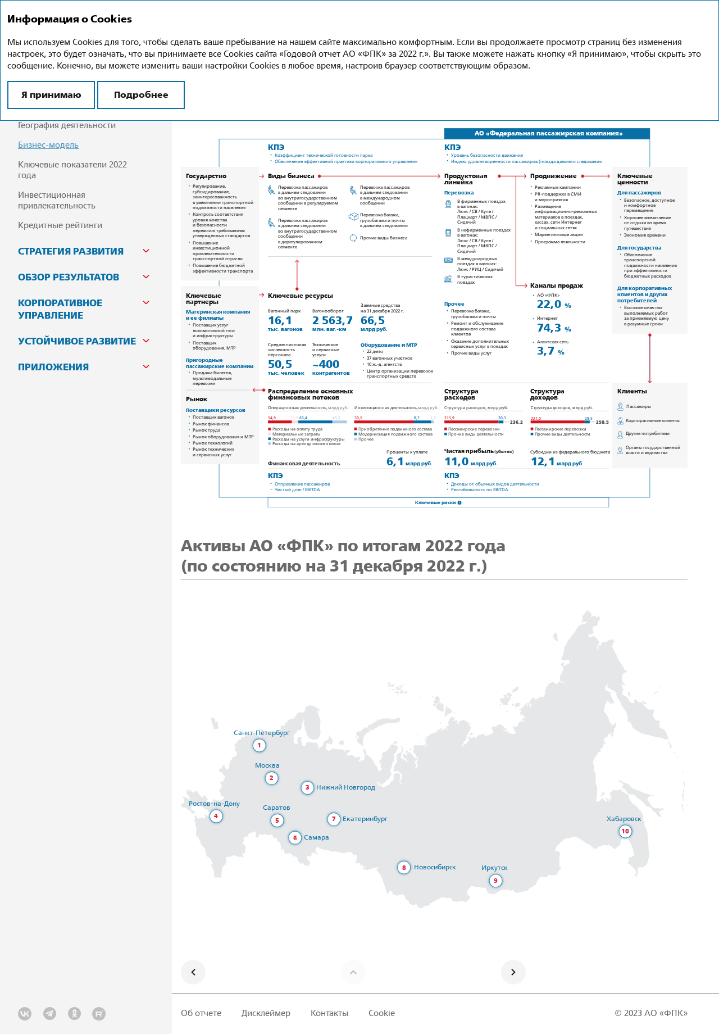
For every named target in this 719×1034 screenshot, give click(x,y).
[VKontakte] (24, 1014)
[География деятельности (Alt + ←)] (193, 972)
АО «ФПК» (666, 1014)
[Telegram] (49, 1014)
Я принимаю (51, 94)
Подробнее (141, 94)
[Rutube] (99, 1014)
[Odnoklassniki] (74, 1014)
